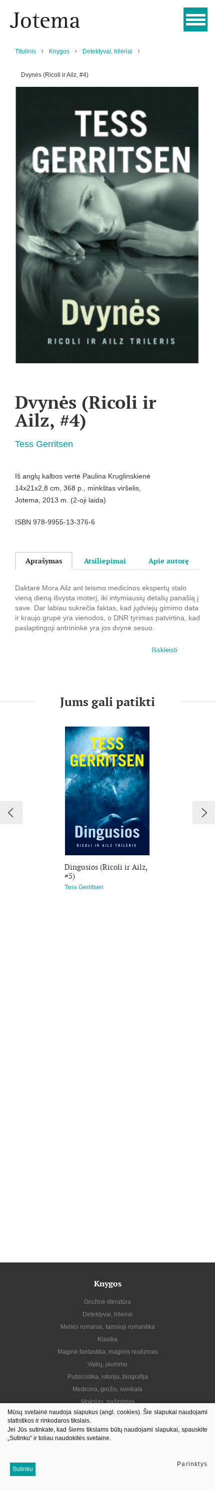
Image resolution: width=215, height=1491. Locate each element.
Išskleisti (165, 650)
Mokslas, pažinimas (107, 1401)
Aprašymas (44, 560)
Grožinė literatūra (107, 1301)
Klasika (108, 1339)
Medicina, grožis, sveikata (107, 1389)
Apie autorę (168, 560)
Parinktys (192, 1464)
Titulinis (25, 51)
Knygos (59, 51)
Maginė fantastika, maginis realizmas (108, 1351)
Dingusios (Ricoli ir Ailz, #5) (105, 872)
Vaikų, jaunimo (108, 1364)
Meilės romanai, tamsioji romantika (107, 1326)
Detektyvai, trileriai (107, 51)
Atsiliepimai (105, 560)
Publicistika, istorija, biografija (108, 1376)
